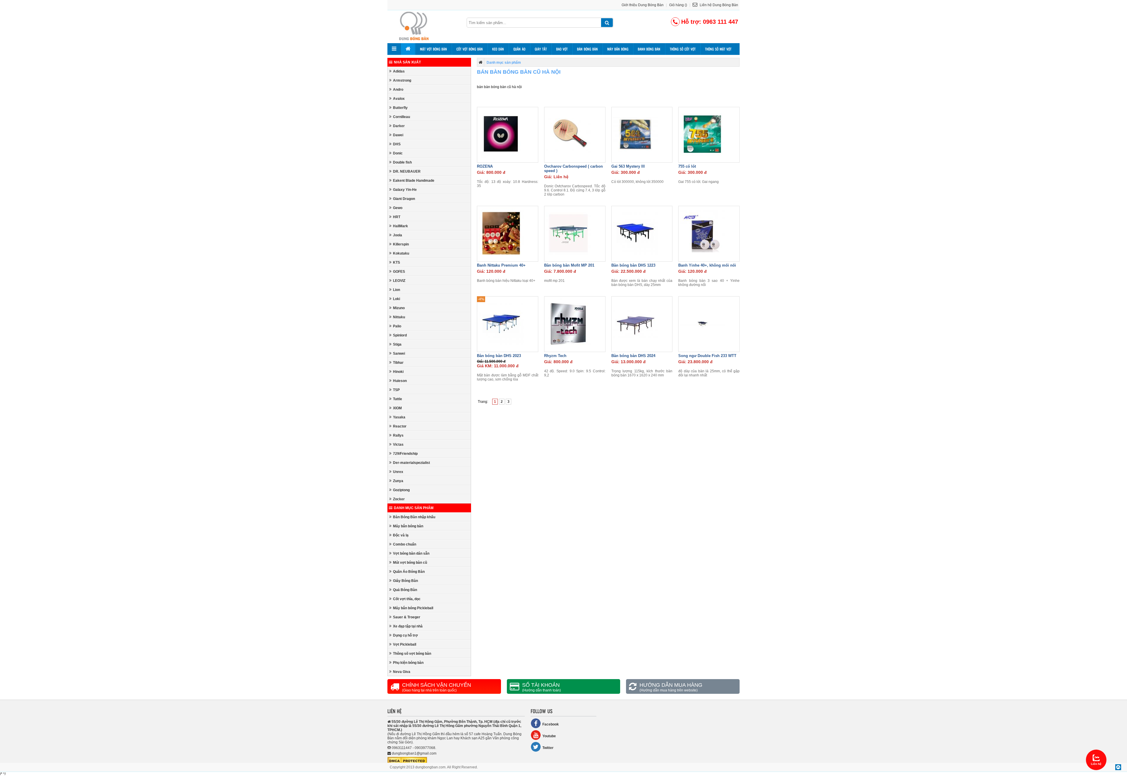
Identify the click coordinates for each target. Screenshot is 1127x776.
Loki (396, 299)
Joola (397, 235)
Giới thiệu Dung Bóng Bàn (643, 5)
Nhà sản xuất (407, 62)
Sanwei (399, 353)
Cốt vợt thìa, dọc (407, 599)
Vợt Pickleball (404, 644)
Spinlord (400, 335)
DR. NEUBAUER (407, 171)
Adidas (399, 71)
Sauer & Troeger (406, 617)
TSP (396, 390)
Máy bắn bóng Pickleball (413, 608)
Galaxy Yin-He (405, 190)
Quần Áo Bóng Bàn (409, 572)
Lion (396, 290)
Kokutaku (401, 253)
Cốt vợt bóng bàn (469, 49)
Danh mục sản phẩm (413, 508)
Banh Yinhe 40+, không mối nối (707, 265)
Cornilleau (401, 117)
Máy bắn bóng (617, 49)
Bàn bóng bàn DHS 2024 (633, 356)
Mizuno (399, 308)
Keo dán (498, 49)
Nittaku (399, 317)
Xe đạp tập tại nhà (408, 626)
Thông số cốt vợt (683, 49)
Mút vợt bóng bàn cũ (410, 562)
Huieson (400, 381)
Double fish (402, 162)
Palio (397, 326)
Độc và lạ (401, 535)
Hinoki (398, 372)
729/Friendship (405, 454)
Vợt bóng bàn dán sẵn (411, 553)
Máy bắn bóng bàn (408, 526)
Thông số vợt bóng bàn (412, 654)
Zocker (399, 499)
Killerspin (401, 244)
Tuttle (397, 399)
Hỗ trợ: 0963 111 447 (709, 21)
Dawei (398, 135)
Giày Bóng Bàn (405, 581)
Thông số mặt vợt (718, 49)
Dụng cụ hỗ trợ (405, 635)
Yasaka (399, 417)
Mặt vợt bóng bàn (433, 49)
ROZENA (485, 166)
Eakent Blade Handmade (413, 181)
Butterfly (400, 108)
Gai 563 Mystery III (628, 166)
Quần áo (519, 49)
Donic (398, 153)
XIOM (397, 408)
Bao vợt (562, 49)
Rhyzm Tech (555, 356)
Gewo (397, 208)
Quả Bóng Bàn (405, 590)
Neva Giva (401, 672)
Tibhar (398, 363)
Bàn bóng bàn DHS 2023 (499, 356)
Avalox (399, 99)
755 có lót (687, 166)
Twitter (548, 748)
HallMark (400, 226)
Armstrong (402, 80)
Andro (398, 89)
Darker (399, 126)
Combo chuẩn (404, 544)
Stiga (397, 344)
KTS (396, 262)
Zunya (398, 481)
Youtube (549, 736)
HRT (396, 217)
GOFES (399, 272)
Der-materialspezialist (411, 463)
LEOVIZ (399, 281)
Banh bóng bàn (649, 49)
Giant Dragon (404, 199)
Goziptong (401, 490)
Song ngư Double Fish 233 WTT (707, 356)
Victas (398, 444)
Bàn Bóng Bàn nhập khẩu (414, 517)
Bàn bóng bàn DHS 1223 (633, 265)
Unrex (398, 472)
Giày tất (541, 49)
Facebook (550, 724)
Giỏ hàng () (678, 5)
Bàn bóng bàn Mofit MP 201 (569, 265)
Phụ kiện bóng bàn (408, 663)
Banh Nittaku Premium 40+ (501, 265)
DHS (397, 144)
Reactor (399, 426)
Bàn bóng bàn (587, 49)
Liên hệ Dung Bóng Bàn (718, 5)
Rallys (398, 435)
